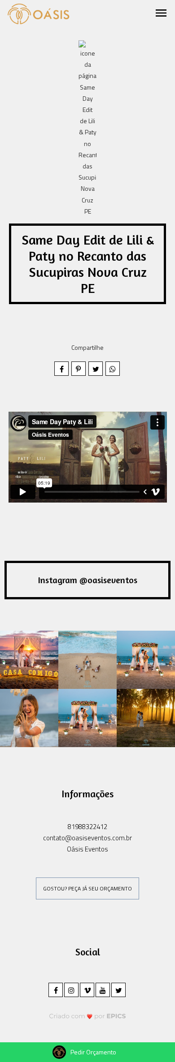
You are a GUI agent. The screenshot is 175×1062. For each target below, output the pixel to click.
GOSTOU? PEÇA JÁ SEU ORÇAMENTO (87, 888)
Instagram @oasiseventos (87, 580)
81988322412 (87, 826)
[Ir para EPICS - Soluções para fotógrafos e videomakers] (87, 1016)
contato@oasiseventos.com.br (87, 838)
